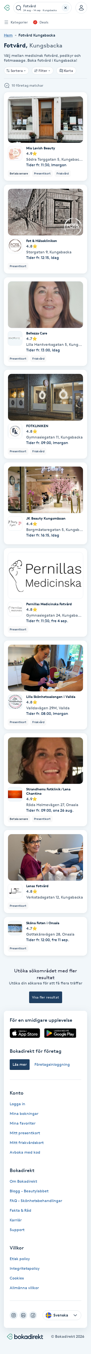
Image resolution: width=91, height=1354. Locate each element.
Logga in (17, 1104)
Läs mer (20, 1064)
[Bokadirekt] (6, 8)
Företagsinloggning (52, 1064)
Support (17, 1229)
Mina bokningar (24, 1113)
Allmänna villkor (24, 1288)
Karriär (16, 1220)
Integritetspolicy (25, 1268)
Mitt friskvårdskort (27, 1142)
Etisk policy (20, 1258)
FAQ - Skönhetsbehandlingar (36, 1200)
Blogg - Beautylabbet (29, 1191)
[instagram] (13, 1315)
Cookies (17, 1278)
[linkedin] (23, 1315)
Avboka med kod (25, 1152)
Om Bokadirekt (23, 1181)
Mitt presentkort (25, 1133)
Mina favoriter (22, 1123)
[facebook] (33, 1315)
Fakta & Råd (20, 1210)
